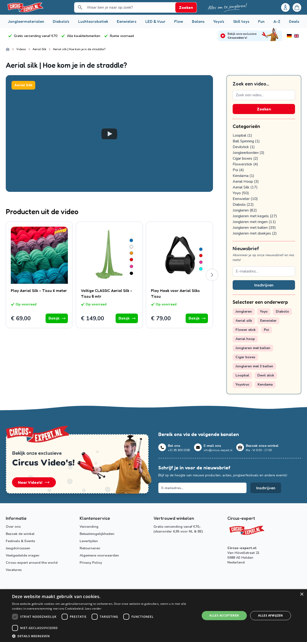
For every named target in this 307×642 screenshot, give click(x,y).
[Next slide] (212, 275)
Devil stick (265, 375)
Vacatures (14, 570)
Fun (261, 21)
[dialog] (153, 615)
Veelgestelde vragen (22, 555)
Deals (294, 21)
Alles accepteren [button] (224, 615)
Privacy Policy (91, 562)
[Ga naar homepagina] (8, 49)
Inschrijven (263, 285)
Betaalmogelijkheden (97, 534)
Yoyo (241, 193)
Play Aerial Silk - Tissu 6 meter (39, 290)
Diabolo (243, 204)
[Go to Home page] (25, 7)
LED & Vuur (155, 21)
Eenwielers (126, 21)
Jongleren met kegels (255, 216)
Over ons (13, 526)
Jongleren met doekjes (255, 233)
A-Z (276, 21)
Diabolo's (61, 21)
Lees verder (93, 608)
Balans (198, 21)
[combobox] (264, 95)
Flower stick (246, 329)
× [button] (301, 594)
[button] (103, 636)
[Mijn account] (285, 7)
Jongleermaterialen (26, 21)
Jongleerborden (248, 152)
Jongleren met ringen (254, 221)
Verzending (89, 526)
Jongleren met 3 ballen (254, 366)
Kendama (243, 175)
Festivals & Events (20, 541)
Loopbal (242, 135)
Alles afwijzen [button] (270, 615)
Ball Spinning (246, 141)
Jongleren (245, 210)
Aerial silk (244, 320)
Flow (178, 21)
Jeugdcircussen (18, 548)
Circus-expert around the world (32, 562)
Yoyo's (218, 21)
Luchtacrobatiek (93, 21)
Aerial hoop (245, 339)
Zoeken (264, 109)
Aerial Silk (39, 49)
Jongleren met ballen (254, 227)
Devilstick (244, 147)
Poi (238, 170)
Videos (21, 49)
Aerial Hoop (246, 181)
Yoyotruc (242, 384)
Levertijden (89, 541)
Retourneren (90, 548)
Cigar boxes (245, 158)
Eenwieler (245, 198)
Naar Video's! (30, 482)
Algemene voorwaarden (99, 555)
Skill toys (241, 21)
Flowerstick (245, 164)
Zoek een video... (251, 83)
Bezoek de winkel (20, 534)
